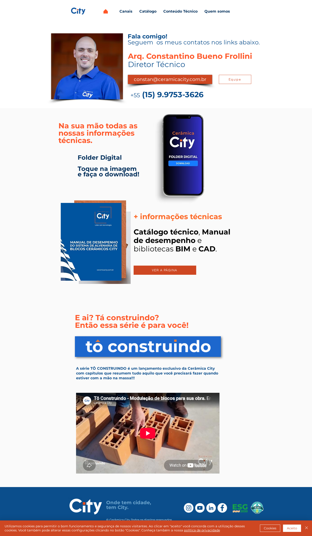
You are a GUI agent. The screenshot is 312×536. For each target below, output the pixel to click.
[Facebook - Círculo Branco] (222, 508)
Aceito (292, 528)
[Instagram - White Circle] (188, 508)
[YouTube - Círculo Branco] (200, 508)
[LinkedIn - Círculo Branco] (211, 508)
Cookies (270, 528)
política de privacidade (202, 530)
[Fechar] (306, 528)
